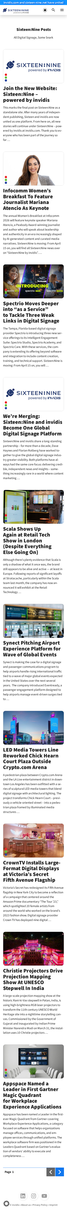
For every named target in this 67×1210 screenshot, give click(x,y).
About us (26, 1205)
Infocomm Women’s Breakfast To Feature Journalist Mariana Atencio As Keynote (28, 199)
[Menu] (62, 10)
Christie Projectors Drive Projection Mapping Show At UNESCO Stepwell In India (33, 979)
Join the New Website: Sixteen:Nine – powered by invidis (30, 94)
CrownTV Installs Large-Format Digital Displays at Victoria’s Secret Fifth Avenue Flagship (31, 871)
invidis (15, 1205)
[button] (53, 10)
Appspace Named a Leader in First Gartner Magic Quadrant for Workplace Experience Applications (32, 1095)
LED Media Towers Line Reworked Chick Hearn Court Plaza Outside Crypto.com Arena (31, 758)
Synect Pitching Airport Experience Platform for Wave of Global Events (32, 648)
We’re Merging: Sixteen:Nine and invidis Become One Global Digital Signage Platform (32, 425)
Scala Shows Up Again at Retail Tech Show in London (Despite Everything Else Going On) (27, 540)
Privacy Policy (40, 1205)
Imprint (53, 1205)
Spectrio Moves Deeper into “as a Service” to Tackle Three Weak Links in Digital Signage (31, 312)
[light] (45, 10)
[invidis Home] (14, 10)
